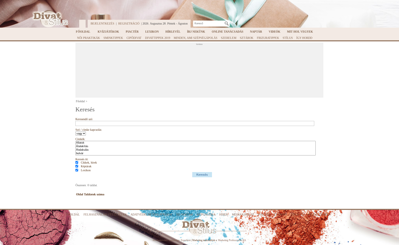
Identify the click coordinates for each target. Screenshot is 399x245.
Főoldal (83, 31)
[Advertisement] (199, 71)
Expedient (186, 240)
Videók (274, 31)
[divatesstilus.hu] (49, 19)
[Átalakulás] (195, 150)
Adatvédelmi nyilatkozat (151, 214)
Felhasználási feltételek (105, 214)
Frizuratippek (268, 37)
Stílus (288, 37)
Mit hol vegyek (300, 31)
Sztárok (246, 37)
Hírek (223, 214)
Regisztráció (128, 23)
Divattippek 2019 (157, 37)
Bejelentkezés (102, 23)
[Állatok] (195, 143)
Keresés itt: (82, 159)
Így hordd (304, 37)
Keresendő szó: (84, 119)
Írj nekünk (196, 31)
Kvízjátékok (108, 31)
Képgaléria (206, 214)
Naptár (256, 31)
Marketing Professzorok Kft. (232, 240)
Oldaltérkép (319, 214)
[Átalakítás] (195, 146)
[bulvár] (195, 153)
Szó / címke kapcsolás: (88, 129)
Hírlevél (172, 31)
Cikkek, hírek (89, 162)
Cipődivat (134, 37)
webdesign (174, 240)
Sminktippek (113, 37)
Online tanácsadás (227, 31)
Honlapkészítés (160, 240)
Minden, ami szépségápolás (195, 37)
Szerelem (228, 37)
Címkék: (80, 139)
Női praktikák (88, 37)
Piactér (132, 31)
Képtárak (86, 166)
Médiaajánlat (243, 214)
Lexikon (152, 31)
